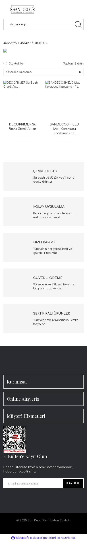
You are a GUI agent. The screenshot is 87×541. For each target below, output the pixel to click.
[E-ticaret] (43, 538)
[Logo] (22, 9)
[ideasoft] (20, 538)
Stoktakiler (16, 63)
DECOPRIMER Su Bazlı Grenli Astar (22, 127)
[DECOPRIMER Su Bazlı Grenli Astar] (22, 100)
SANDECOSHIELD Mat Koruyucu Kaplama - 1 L (64, 129)
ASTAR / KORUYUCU (34, 43)
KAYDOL (73, 483)
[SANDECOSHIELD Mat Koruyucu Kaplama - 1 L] (64, 100)
